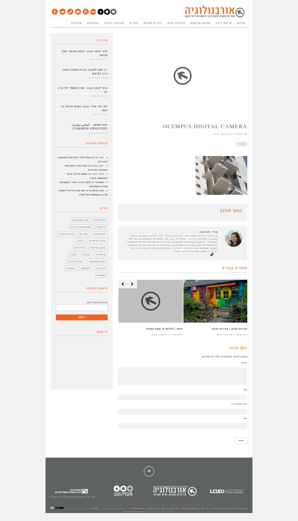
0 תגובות (242, 144)
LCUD (94, 508)
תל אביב (101, 268)
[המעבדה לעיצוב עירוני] (93, 14)
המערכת (177, 334)
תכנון (73, 254)
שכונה (86, 254)
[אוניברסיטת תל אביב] (107, 14)
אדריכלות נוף (80, 220)
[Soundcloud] (62, 11)
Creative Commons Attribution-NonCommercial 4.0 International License (190, 508)
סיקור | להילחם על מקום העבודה (164, 329)
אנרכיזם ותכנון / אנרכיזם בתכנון (229, 329)
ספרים (134, 23)
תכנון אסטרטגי (97, 261)
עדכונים (76, 23)
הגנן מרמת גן (96, 190)
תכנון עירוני (75, 261)
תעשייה (70, 268)
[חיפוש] (86, 11)
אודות (241, 23)
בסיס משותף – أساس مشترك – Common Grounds (88, 127)
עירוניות (80, 247)
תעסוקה (85, 268)
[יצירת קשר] (70, 11)
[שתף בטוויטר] (125, 211)
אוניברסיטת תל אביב (108, 505)
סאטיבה (99, 182)
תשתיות (101, 275)
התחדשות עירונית (81, 227)
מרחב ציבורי (66, 234)
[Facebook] (54, 11)
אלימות (101, 227)
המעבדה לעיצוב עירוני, (187, 505)
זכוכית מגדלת (152, 23)
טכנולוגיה (100, 234)
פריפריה (101, 254)
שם (245, 390)
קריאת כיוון (224, 23)
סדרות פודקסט (200, 23)
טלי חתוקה (241, 134)
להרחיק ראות (176, 23)
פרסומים (93, 23)
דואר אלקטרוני (239, 404)
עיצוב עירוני (98, 247)
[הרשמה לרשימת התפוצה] (78, 11)
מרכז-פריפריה (97, 240)
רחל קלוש (241, 334)
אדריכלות (100, 220)
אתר (245, 418)
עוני (80, 240)
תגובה (244, 362)
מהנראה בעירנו (114, 23)
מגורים (84, 234)
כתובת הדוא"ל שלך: (97, 302)
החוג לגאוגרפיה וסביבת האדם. (146, 505)
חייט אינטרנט (134, 511)
